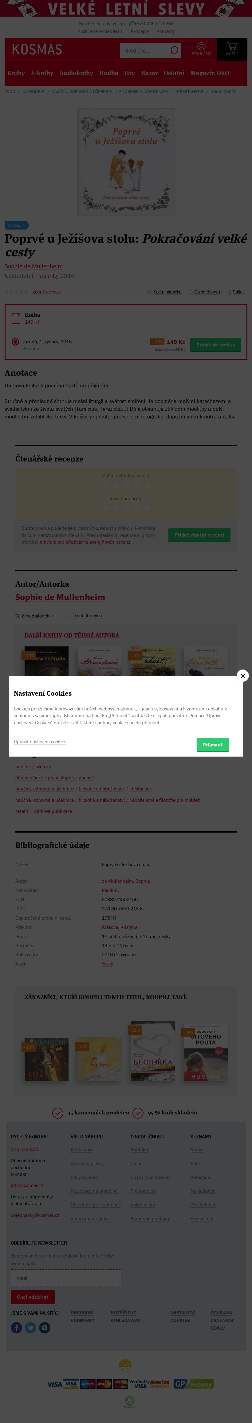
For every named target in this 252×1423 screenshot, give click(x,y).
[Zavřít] (243, 676)
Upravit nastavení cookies (40, 741)
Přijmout (213, 744)
